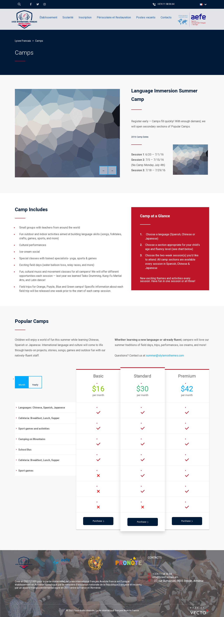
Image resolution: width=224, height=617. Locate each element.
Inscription (85, 17)
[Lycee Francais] (35, 34)
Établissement (48, 17)
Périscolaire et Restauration (114, 17)
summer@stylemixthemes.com (165, 355)
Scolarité (67, 17)
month (22, 384)
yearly (35, 384)
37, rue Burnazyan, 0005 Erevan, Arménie (179, 581)
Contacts (166, 17)
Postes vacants (145, 17)
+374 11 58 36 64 (166, 4)
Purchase (97, 521)
